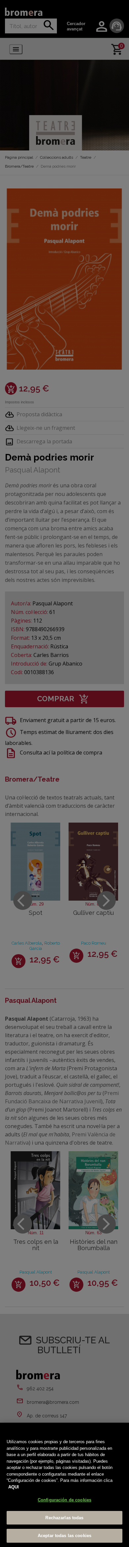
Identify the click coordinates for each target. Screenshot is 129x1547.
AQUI (13, 1487)
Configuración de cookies (64, 1499)
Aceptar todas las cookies (64, 1535)
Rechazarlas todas (64, 1517)
